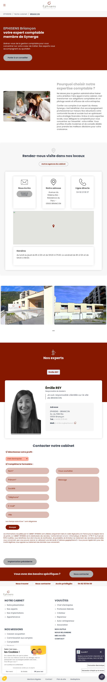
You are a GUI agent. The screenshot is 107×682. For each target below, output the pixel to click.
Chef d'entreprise (65, 605)
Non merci (9, 671)
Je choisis (24, 671)
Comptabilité (13, 642)
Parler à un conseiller (18, 57)
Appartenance (13, 617)
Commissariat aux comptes (20, 638)
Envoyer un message (24, 194)
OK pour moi (38, 671)
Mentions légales (34, 679)
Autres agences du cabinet (53, 164)
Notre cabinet (14, 600)
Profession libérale (65, 609)
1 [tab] (53, 330)
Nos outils (60, 629)
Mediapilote (75, 679)
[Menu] (4, 5)
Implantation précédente (20, 561)
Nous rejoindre (63, 632)
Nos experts (12, 609)
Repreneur (61, 617)
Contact (59, 638)
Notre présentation (15, 605)
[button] (53, 226)
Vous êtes (61, 600)
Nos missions (14, 629)
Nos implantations (15, 613)
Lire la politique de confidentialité (13, 664)
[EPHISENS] (49, 5)
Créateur (61, 613)
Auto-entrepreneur (65, 621)
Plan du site (61, 679)
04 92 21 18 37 (82, 192)
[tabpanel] (27, 305)
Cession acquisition (16, 634)
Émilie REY (53, 372)
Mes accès (60, 635)
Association (62, 625)
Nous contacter (81, 574)
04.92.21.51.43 (61, 419)
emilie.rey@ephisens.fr (65, 423)
